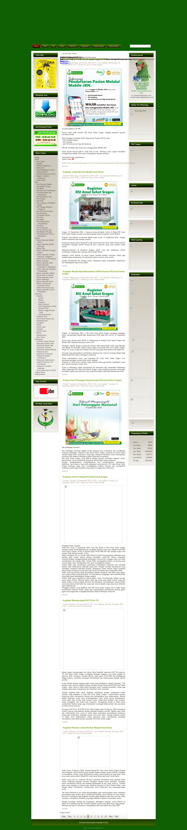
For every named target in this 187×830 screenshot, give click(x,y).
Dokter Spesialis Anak (45, 281)
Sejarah (39, 164)
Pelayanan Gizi (42, 352)
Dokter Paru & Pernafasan (46, 259)
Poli (53, 46)
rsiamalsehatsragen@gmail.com (142, 97)
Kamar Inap (41, 327)
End (116, 816)
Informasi (72, 46)
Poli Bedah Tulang (43, 186)
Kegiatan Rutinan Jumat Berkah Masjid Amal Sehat (87, 728)
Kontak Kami (41, 331)
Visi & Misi (41, 162)
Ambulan (41, 302)
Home (36, 46)
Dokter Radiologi (43, 279)
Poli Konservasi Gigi (44, 230)
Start (63, 816)
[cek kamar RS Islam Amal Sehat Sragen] (141, 163)
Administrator (41, 335)
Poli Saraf (40, 219)
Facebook (40, 323)
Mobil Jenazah (43, 304)
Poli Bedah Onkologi (44, 232)
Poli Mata (40, 188)
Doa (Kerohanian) (44, 314)
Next (111, 816)
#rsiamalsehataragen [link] (79, 163)
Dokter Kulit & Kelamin (45, 275)
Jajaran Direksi (42, 172)
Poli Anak (40, 201)
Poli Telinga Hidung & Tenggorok (44, 208)
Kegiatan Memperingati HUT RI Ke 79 (80, 600)
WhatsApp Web (140, 111)
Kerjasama (41, 168)
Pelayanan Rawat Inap (45, 345)
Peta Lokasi (41, 180)
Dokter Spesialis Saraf (45, 277)
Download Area (42, 321)
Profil (45, 46)
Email (100, 65)
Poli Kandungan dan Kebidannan (44, 194)
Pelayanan (85, 46)
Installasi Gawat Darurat (45, 341)
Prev (69, 816)
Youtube (40, 329)
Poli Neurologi (42, 213)
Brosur (39, 333)
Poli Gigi (40, 217)
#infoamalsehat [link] (129, 163)
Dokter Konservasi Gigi (45, 288)
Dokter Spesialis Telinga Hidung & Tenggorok (45, 256)
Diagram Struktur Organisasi (43, 177)
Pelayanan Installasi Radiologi (44, 367)
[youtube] (45, 391)
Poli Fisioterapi (42, 228)
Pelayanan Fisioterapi (45, 354)
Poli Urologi (41, 199)
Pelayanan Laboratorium (45, 360)
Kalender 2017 (42, 316)
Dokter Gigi (41, 248)
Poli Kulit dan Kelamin (45, 211)
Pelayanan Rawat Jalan (45, 343)
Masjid (40, 300)
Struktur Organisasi (44, 166)
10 (106, 816)
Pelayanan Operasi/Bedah (46, 350)
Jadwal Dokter (99, 46)
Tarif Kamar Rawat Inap (45, 319)
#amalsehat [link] (119, 163)
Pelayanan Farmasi (44, 348)
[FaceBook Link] (141, 215)
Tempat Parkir (43, 308)
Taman (40, 298)
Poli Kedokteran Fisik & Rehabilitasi (45, 235)
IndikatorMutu (114, 46)
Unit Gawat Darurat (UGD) (46, 370)
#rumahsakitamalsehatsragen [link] (103, 163)
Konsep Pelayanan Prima (46, 174)
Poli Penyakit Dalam (44, 184)
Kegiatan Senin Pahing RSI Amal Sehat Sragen (85, 477)
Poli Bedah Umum (43, 215)
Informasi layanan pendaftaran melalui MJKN (84, 59)
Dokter (62, 46)
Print (95, 65)
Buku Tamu (41, 337)
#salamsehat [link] (66, 163)
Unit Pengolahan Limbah (47, 306)
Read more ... (65, 63)
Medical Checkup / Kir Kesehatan (45, 363)
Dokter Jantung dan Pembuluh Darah (44, 284)
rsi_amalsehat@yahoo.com (141, 95)
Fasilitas (40, 296)
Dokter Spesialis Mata (45, 263)
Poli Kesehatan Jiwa (44, 197)
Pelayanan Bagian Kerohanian (43, 357)
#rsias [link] (90, 163)
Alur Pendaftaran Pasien (46, 170)
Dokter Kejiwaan (43, 261)
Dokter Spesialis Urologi (45, 273)
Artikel (39, 325)
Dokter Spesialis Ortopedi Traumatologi (46, 270)
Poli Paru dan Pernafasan (46, 190)
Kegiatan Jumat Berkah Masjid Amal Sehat (83, 172)
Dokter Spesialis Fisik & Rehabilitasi (45, 291)
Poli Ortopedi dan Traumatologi (43, 223)
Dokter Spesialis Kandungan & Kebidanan (46, 266)
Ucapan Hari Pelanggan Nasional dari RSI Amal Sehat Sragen (92, 380)
